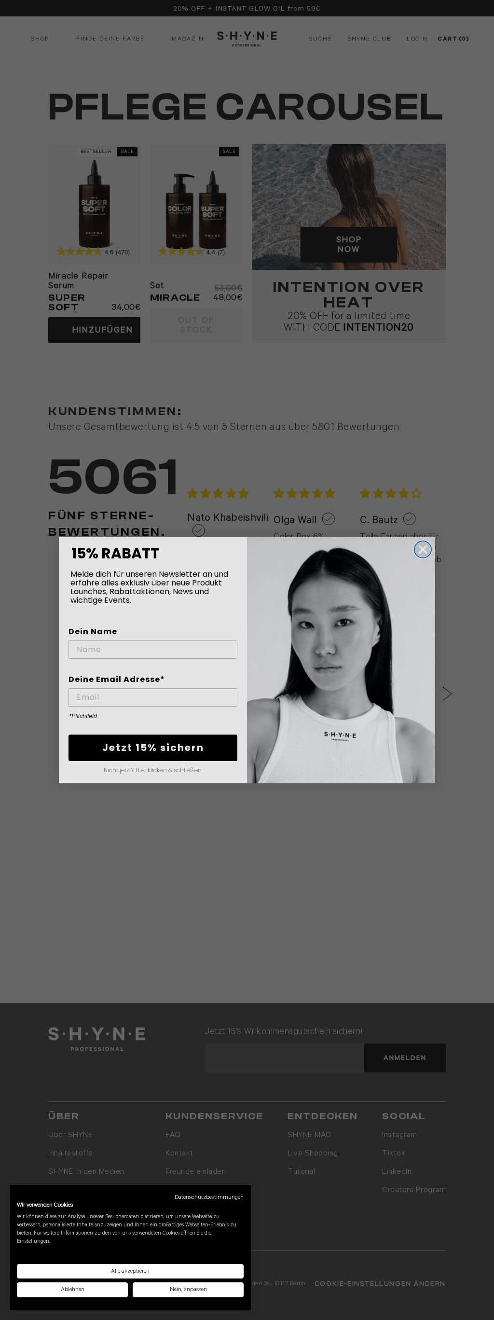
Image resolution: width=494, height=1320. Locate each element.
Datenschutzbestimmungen (209, 1197)
